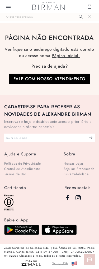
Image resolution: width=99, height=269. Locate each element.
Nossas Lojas (73, 163)
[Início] (48, 6)
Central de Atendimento (22, 168)
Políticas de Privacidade (22, 163)
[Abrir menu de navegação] (8, 6)
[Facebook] (67, 198)
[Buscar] (81, 17)
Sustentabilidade (76, 174)
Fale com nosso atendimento (49, 79)
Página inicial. (66, 56)
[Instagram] (78, 198)
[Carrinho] (89, 6)
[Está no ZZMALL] (31, 263)
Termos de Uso (15, 174)
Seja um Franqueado (79, 168)
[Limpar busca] (89, 17)
